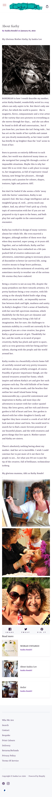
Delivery (6, 745)
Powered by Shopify (37, 776)
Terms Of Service (10, 761)
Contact (5, 730)
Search (5, 725)
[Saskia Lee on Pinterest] (3, 783)
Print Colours (8, 740)
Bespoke (6, 735)
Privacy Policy (9, 755)
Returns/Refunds (10, 750)
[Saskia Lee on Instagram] (8, 783)
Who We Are (8, 720)
